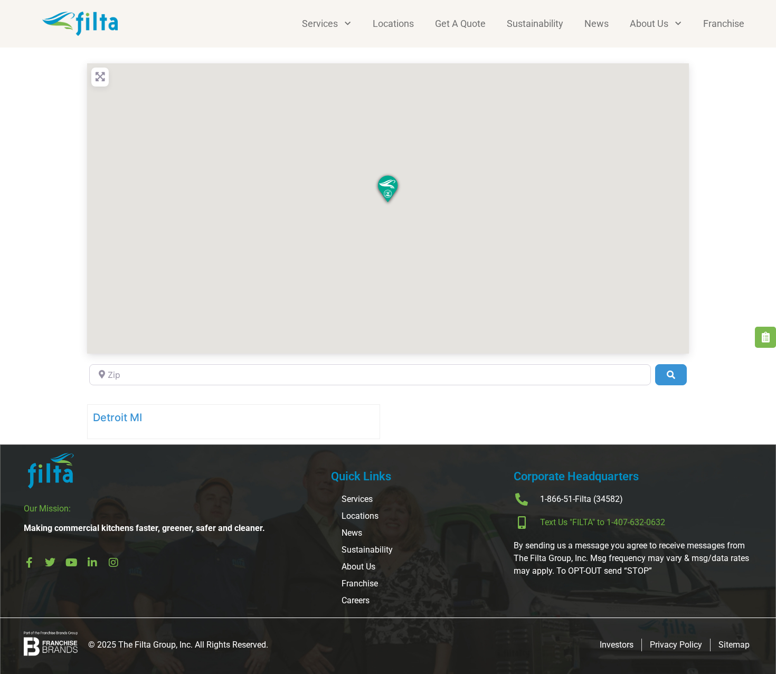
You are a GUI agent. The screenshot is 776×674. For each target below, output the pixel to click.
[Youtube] (71, 562)
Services (320, 23)
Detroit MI (117, 417)
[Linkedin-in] (92, 562)
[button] (388, 190)
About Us (649, 23)
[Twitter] (50, 562)
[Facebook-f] (29, 562)
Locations (393, 23)
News (596, 23)
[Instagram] (113, 562)
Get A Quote (460, 23)
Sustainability (535, 23)
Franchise (723, 23)
